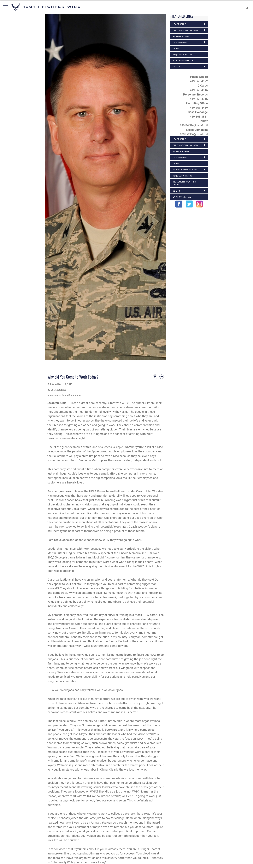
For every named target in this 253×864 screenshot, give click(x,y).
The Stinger (180, 42)
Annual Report (182, 36)
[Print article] (155, 377)
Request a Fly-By (182, 54)
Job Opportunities (184, 60)
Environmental (182, 197)
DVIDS (176, 48)
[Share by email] (161, 377)
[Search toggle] (247, 7)
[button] (5, 7)
